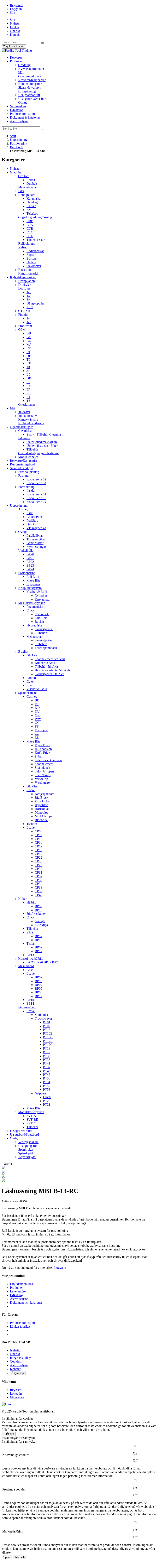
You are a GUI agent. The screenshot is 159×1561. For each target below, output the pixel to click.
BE (28, 337)
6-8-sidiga (41, 925)
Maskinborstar (27, 187)
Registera (16, 1389)
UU (37, 711)
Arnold (31, 678)
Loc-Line (24, 288)
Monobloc (41, 812)
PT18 (46, 1048)
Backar (39, 621)
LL (37, 737)
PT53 (46, 1089)
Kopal (30, 790)
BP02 (38, 977)
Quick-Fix (33, 524)
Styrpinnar (33, 584)
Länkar (14, 27)
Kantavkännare (28, 419)
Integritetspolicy (20, 1357)
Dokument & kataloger (25, 117)
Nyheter (15, 23)
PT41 (46, 1063)
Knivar (31, 206)
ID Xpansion (43, 749)
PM (28, 385)
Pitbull (39, 756)
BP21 (30, 558)
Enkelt (30, 180)
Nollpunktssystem (30, 588)
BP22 (30, 561)
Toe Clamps (43, 775)
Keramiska (33, 198)
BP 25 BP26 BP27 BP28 (42, 962)
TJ (28, 400)
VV (37, 715)
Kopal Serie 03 (36, 498)
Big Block (41, 797)
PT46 (46, 1074)
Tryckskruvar (43, 1018)
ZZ (37, 734)
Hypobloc (41, 805)
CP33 (38, 880)
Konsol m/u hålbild (30, 958)
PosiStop (32, 520)
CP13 (38, 850)
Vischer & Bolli (36, 591)
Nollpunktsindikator (31, 423)
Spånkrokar (25, 1149)
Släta (29, 932)
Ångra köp (18, 1373)
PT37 (46, 1067)
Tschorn (31, 824)
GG (37, 722)
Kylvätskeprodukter (31, 69)
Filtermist (24, 438)
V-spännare (42, 782)
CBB (29, 221)
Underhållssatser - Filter (42, 445)
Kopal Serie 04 (36, 483)
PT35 (46, 1056)
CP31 (38, 872)
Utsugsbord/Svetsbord (32, 98)
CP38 (38, 887)
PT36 (46, 1059)
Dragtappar (42, 599)
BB (28, 333)
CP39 (38, 891)
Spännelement (27, 692)
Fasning (23, 475)
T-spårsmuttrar (35, 539)
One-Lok (41, 618)
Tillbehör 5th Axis (46, 666)
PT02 (46, 1026)
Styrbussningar (36, 546)
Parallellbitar (34, 535)
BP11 (38, 910)
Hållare (31, 262)
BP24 (30, 569)
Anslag (23, 509)
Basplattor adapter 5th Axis (52, 670)
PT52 (46, 1086)
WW (38, 719)
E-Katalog (16, 110)
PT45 (46, 1071)
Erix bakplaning (28, 472)
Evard (30, 685)
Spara (6, 1557)
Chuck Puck (34, 517)
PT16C (48, 1037)
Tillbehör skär (35, 239)
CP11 (38, 842)
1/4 (28, 292)
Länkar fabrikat (20, 1326)
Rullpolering (26, 243)
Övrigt (22, 102)
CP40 (38, 895)
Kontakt (15, 34)
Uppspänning (27, 91)
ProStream (25, 326)
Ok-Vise (31, 786)
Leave (30, 827)
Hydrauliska (34, 625)
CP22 (38, 857)
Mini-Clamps (43, 816)
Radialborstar (35, 251)
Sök (12, 12)
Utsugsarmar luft (29, 95)
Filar (21, 191)
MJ (28, 344)
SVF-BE (32, 1119)
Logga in (16, 9)
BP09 (38, 947)
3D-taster (24, 412)
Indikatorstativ (27, 415)
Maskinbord (26, 966)
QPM (21, 329)
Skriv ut (7, 1164)
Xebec (22, 247)
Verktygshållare (28, 1142)
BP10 (38, 940)
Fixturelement (27, 1007)
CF (28, 348)
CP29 (38, 865)
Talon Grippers (44, 771)
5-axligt (23, 651)
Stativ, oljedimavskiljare (42, 442)
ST (28, 397)
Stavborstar (33, 266)
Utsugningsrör (27, 1146)
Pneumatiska (34, 606)
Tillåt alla (8, 1433)
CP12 (38, 846)
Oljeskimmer (26, 404)
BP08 (38, 906)
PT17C (48, 1044)
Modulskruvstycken (31, 1112)
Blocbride (41, 820)
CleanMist (25, 430)
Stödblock (41, 1014)
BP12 (38, 951)
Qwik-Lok (42, 614)
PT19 (46, 1052)
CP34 (38, 883)
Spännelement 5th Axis (50, 659)
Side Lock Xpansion (48, 760)
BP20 (30, 554)
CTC (29, 232)
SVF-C (31, 1123)
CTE (29, 236)
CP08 (38, 831)
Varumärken (18, 106)
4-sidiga (40, 921)
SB (28, 393)
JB (28, 367)
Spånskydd (25, 1153)
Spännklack (42, 767)
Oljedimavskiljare (29, 76)
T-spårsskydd (27, 1157)
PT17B (48, 1041)
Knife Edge (42, 752)
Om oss (15, 31)
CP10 (38, 839)
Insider (30, 490)
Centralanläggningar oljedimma (38, 453)
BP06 (38, 992)
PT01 (46, 1022)
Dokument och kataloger (26, 1302)
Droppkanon (26, 281)
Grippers (40, 1093)
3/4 (28, 299)
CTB (29, 228)
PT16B (48, 1033)
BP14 (30, 1003)
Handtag (32, 202)
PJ (28, 382)
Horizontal (42, 809)
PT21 (46, 1104)
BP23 (30, 565)
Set (28, 210)
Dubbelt (31, 183)
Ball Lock (16, 147)
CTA (29, 225)
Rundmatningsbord (30, 83)
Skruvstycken (44, 629)
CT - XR (24, 311)
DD (37, 707)
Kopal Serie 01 (36, 494)
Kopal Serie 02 (36, 479)
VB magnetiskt (36, 528)
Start (13, 136)
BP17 (38, 996)
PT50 (46, 1078)
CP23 (38, 861)
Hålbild (31, 902)
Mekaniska (33, 636)
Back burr (24, 269)
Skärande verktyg (29, 87)
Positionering (18, 143)
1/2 (28, 296)
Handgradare (26, 195)
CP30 (38, 868)
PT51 (46, 1082)
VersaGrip (41, 779)
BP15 (30, 999)
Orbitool (23, 176)
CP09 (38, 835)
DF (28, 356)
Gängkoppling (35, 303)
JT (28, 371)
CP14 (38, 853)
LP (28, 374)
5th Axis (31, 655)
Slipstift (31, 254)
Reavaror (16, 57)
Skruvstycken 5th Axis (49, 674)
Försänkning (26, 487)
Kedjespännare (44, 794)
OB (28, 378)
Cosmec (31, 696)
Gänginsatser (34, 543)
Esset (29, 513)
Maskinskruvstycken (31, 603)
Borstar (31, 258)
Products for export (22, 113)
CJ (28, 352)
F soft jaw (41, 730)
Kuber (22, 898)
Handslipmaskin (28, 273)
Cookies (15, 1361)
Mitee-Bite (33, 580)
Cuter (30, 681)
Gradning (24, 65)
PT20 (46, 1101)
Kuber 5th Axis (45, 663)
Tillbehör (32, 449)
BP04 (38, 985)
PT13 (46, 1029)
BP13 (30, 955)
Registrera (16, 5)
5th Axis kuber (36, 913)
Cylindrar (41, 595)
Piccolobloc (42, 801)
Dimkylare (25, 284)
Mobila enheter (28, 457)
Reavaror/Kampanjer (32, 80)
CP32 (38, 876)
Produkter (16, 61)
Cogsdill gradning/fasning (35, 217)
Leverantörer (18, 1291)
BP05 (38, 988)
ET (28, 363)
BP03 (38, 981)
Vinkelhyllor (26, 550)
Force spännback (46, 648)
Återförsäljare (19, 121)
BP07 (38, 936)
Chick (30, 610)
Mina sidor (17, 1397)
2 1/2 (29, 307)
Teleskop (32, 213)
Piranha (23, 314)
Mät (20, 72)
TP (28, 359)
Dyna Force (42, 745)
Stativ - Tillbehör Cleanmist (44, 434)
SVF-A (31, 1116)
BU (28, 341)
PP (28, 389)
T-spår (30, 943)
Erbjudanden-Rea (21, 1284)
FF (37, 726)
